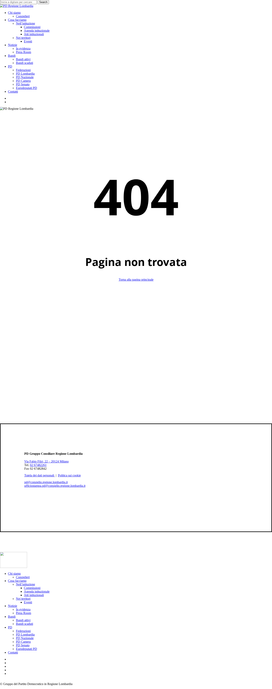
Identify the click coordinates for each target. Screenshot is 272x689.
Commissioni (32, 588)
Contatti (13, 652)
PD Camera (23, 641)
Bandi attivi (23, 620)
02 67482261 (38, 465)
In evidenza (23, 609)
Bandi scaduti (24, 623)
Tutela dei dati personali (39, 475)
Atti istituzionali (34, 595)
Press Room (23, 613)
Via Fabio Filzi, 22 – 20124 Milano (46, 461)
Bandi (12, 616)
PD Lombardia (25, 634)
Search (43, 2)
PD (10, 627)
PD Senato (22, 645)
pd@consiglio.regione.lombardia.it (46, 482)
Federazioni (23, 631)
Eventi (28, 602)
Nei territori (23, 598)
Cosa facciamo (17, 580)
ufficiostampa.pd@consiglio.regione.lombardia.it (54, 485)
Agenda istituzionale (37, 591)
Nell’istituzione (25, 584)
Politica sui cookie (69, 475)
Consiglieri (23, 577)
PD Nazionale (25, 638)
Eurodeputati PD (26, 649)
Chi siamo (14, 573)
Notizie (12, 606)
